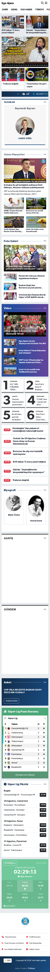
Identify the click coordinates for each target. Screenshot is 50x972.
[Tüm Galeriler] (45, 241)
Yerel (37, 381)
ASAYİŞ (14, 396)
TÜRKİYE (39, 9)
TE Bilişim (31, 968)
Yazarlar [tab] (9, 102)
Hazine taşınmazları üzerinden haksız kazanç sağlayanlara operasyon (18, 402)
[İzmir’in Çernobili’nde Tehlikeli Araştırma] (10, 371)
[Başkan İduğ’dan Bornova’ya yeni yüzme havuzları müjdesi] (10, 286)
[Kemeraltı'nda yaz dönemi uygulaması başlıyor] (10, 277)
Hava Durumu (10, 937)
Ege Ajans (8, 3)
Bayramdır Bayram (25, 108)
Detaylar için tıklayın (25, 775)
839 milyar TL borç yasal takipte (29, 462)
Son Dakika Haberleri (13, 949)
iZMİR (5, 9)
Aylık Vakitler (10, 906)
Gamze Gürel (25, 138)
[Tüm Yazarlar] (45, 102)
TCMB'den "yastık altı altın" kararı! (42, 402)
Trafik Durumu (35, 937)
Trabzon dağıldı (21, 480)
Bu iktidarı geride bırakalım (17, 417)
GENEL (14, 9)
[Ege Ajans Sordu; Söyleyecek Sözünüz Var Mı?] (10, 342)
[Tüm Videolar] (45, 308)
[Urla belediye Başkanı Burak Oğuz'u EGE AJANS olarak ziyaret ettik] (10, 296)
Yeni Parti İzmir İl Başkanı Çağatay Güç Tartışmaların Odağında (41, 387)
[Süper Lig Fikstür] (45, 784)
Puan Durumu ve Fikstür (14, 943)
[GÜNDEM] (45, 609)
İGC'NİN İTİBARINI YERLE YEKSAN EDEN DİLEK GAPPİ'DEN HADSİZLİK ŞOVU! (15, 387)
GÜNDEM (13, 381)
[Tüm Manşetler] (45, 155)
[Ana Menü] (46, 3)
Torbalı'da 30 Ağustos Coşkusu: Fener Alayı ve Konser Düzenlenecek (29, 441)
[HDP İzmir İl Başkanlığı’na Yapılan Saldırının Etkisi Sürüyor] (10, 361)
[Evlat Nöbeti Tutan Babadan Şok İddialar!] (10, 352)
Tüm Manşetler (35, 943)
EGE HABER (26, 9)
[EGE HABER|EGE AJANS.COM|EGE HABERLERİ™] (25, 921)
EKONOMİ (40, 396)
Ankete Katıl (11, 701)
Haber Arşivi (34, 949)
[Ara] (42, 3)
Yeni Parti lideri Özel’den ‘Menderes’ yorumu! (41, 417)
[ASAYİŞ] (45, 538)
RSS (9, 960)
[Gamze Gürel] (25, 126)
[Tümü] (45, 490)
